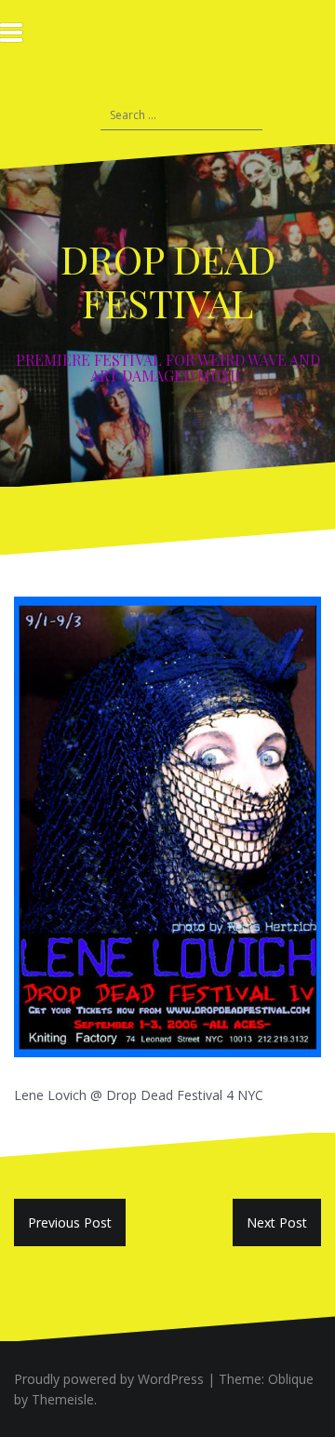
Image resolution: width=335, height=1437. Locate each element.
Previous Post (70, 1222)
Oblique (291, 1379)
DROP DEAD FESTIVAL (167, 280)
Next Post (277, 1222)
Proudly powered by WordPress (109, 1379)
